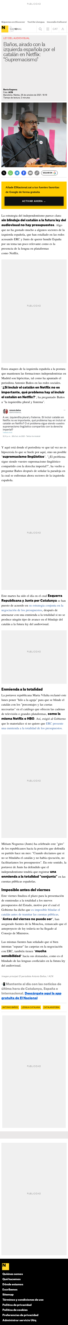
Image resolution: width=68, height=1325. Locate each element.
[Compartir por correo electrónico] (30, 173)
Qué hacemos (11, 1279)
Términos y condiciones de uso (23, 1300)
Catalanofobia (51, 1007)
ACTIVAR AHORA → (34, 201)
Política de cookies (15, 1310)
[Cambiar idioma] (55, 29)
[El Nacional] (4, 29)
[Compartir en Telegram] (17, 173)
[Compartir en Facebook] (23, 173)
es (33, 909)
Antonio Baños (10, 1007)
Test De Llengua (35, 22)
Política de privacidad (17, 1305)
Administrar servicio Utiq (19, 1320)
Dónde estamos (12, 1284)
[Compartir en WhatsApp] (10, 173)
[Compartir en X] (3, 173)
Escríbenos (9, 1289)
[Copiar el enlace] (37, 173)
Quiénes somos (12, 1274)
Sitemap (8, 1294)
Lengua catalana (31, 1007)
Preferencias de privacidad (20, 1315)
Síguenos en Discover (13, 22)
